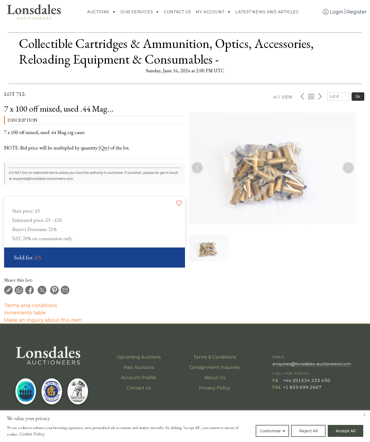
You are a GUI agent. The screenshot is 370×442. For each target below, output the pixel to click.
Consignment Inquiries (214, 367)
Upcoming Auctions (139, 357)
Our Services (137, 11)
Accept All (345, 430)
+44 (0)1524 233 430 (306, 380)
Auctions (98, 11)
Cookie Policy (32, 434)
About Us (214, 377)
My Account (210, 11)
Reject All (308, 430)
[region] (185, 426)
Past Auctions (139, 367)
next (320, 96)
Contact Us (177, 11)
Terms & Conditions (214, 357)
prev (302, 96)
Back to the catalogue (311, 96)
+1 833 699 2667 (302, 387)
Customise (270, 430)
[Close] (364, 415)
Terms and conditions (30, 305)
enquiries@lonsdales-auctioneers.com (311, 363)
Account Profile (139, 377)
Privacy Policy (214, 388)
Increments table (25, 313)
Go (358, 96)
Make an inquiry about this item (43, 320)
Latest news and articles (266, 11)
